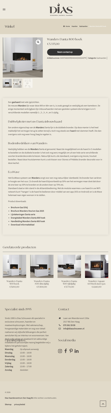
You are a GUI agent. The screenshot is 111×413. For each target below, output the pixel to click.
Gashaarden (83, 26)
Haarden (75, 26)
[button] (38, 42)
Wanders (22, 105)
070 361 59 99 (69, 325)
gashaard (16, 102)
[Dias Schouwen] (61, 9)
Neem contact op (65, 52)
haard (73, 130)
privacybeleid (19, 404)
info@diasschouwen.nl (73, 328)
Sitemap (8, 404)
